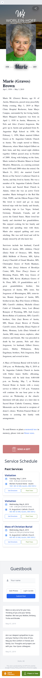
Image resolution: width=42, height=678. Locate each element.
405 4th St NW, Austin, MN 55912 (22, 512)
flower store (29, 433)
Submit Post (21, 596)
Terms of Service (27, 668)
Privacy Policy (14, 668)
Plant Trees (29, 491)
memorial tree (31, 429)
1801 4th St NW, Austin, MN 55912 (22, 486)
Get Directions (12, 491)
